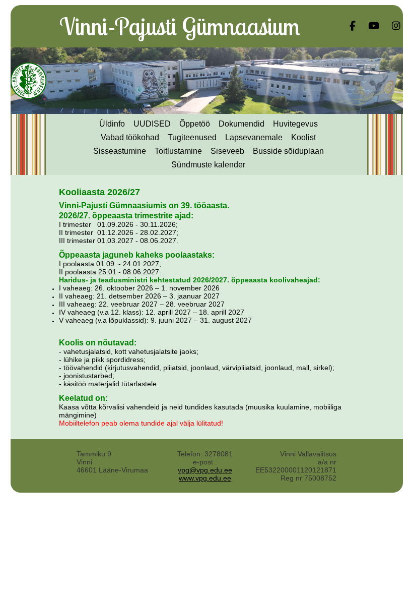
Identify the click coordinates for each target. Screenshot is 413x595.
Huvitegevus (295, 124)
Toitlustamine (178, 151)
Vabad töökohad (130, 137)
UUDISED (152, 124)
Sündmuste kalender (208, 164)
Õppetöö (194, 124)
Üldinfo (112, 124)
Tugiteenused (192, 137)
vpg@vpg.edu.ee (205, 470)
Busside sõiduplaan (288, 151)
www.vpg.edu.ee (205, 478)
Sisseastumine (119, 151)
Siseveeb (227, 151)
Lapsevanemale (254, 137)
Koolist (303, 137)
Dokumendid (241, 124)
